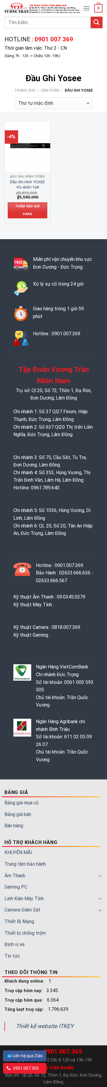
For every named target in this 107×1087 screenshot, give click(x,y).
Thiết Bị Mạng (19, 921)
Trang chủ (24, 90)
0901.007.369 (25, 1068)
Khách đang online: (24, 981)
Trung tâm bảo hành (25, 864)
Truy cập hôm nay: (23, 990)
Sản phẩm (50, 90)
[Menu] (86, 8)
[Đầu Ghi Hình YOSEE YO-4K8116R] (30, 146)
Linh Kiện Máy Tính (24, 898)
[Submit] (97, 22)
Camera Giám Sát (22, 910)
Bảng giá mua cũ (21, 803)
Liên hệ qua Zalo (27, 1055)
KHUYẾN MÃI (18, 852)
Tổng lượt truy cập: (24, 1009)
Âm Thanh (14, 875)
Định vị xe (14, 944)
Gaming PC (15, 887)
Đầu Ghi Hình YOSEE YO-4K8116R (27, 184)
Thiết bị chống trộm (25, 933)
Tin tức (12, 956)
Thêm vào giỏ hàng (27, 210)
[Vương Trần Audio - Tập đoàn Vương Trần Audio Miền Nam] (42, 8)
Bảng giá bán (17, 814)
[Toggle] (100, 875)
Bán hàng (13, 825)
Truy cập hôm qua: (24, 1000)
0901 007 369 (53, 39)
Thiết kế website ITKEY (45, 1026)
